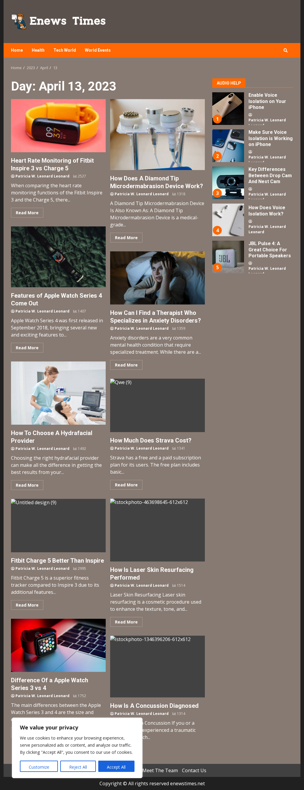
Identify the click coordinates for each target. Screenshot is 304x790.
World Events (98, 50)
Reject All (78, 767)
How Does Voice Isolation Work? (227, 220)
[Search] (286, 50)
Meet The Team (160, 770)
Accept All (116, 767)
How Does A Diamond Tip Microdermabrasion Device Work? (157, 134)
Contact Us (194, 770)
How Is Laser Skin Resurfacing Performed (157, 530)
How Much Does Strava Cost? (157, 405)
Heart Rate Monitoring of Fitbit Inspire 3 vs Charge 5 (58, 125)
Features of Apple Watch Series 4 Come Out (58, 256)
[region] (77, 748)
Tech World (64, 50)
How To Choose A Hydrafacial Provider (58, 393)
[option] (252, 110)
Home (17, 50)
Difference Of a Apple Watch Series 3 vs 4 (58, 645)
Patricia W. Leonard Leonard (42, 176)
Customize (39, 767)
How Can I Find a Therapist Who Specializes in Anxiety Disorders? (157, 278)
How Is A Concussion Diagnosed (157, 666)
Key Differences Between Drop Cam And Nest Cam (227, 182)
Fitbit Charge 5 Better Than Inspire (58, 525)
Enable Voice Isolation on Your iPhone (227, 108)
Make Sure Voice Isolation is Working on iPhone (227, 145)
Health (38, 50)
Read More (27, 212)
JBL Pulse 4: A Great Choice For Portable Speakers (227, 257)
